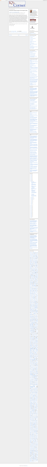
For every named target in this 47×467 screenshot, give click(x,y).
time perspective (35, 443)
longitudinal (37, 368)
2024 (31, 176)
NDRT (36, 382)
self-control (31, 423)
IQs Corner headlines (32, 359)
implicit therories (36, 344)
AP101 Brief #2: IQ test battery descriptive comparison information (33, 152)
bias (32, 270)
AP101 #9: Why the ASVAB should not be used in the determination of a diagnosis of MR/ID (34, 126)
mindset (31, 377)
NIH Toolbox (34, 388)
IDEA (36, 343)
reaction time (34, 407)
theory (30, 442)
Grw (30, 336)
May (31, 202)
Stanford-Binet (32, 434)
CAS (34, 280)
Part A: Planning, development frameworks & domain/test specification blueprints (33, 100)
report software (33, 411)
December (32, 181)
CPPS (31, 301)
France (36, 327)
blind (33, 272)
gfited (33, 332)
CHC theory (34, 285)
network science (33, 383)
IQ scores (31, 357)
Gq (30, 334)
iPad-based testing (31, 354)
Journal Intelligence (36, 362)
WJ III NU (36, 455)
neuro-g (33, 384)
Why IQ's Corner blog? (32, 36)
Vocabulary (31, 449)
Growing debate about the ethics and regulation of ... (33, 192)
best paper (34, 269)
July (31, 200)
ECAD (34, 312)
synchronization (36, 436)
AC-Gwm (36, 253)
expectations (34, 320)
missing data (36, 377)
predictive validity (36, 398)
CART (33, 280)
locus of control (34, 368)
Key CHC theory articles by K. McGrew (34, 76)
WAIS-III (33, 450)
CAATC (33, 279)
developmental (36, 307)
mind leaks (31, 376)
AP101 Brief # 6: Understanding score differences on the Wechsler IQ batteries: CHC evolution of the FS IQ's (34, 159)
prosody (30, 401)
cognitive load (31, 291)
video (35, 447)
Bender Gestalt (32, 269)
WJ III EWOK (33, 455)
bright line (36, 278)
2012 (31, 210)
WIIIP (31, 453)
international (31, 352)
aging (35, 258)
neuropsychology (32, 386)
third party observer (34, 442)
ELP (32, 315)
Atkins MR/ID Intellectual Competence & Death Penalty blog (34, 47)
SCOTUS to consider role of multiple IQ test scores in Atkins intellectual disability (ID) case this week (33, 243)
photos (30, 396)
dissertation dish (32, 309)
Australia (31, 267)
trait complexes (36, 444)
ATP (37, 265)
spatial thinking (33, 430)
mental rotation (34, 373)
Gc (34, 329)
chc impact (35, 283)
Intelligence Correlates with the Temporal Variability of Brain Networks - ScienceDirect (34, 231)
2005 (31, 216)
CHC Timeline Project (32, 73)
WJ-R (36, 457)
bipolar (30, 272)
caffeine (35, 279)
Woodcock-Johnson (35, 459)
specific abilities (35, 431)
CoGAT (36, 288)
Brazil (33, 278)
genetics (31, 331)
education (31, 314)
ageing (33, 258)
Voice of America (36, 449)
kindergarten (36, 364)
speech (30, 432)
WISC (34, 453)
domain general (36, 310)
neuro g (31, 384)
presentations (36, 399)
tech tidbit (36, 438)
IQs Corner (35, 358)
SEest (31, 421)
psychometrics (31, 403)
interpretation (35, 352)
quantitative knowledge (32, 404)
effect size (37, 314)
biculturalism (34, 270)
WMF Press (36, 458)
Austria (33, 267)
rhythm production (31, 413)
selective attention (35, 421)
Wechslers (35, 452)
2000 (31, 217)
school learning (32, 418)
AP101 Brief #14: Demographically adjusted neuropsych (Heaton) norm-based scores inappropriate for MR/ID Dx (34, 148)
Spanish (37, 429)
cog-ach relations (33, 288)
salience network (31, 416)
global (34, 333)
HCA (32, 339)
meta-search (36, 374)
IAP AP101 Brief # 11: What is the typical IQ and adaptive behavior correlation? (33, 168)
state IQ (36, 434)
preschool (33, 399)
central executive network (32, 282)
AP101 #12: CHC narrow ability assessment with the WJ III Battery (33, 131)
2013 (31, 209)
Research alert (36, 411)
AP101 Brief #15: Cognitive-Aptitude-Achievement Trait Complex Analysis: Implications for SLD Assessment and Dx (33, 145)
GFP (35, 332)
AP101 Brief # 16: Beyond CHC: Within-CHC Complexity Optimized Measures (33, 143)
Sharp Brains (33, 425)
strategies (30, 435)
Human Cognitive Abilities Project (33, 74)
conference (33, 297)
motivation (35, 378)
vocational (33, 449)
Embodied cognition (35, 315)
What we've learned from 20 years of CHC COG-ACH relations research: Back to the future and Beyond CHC (33, 81)
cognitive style (31, 292)
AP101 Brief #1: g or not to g (33, 151)
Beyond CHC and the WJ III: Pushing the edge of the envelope (33, 63)
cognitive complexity (32, 290)
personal (37, 394)
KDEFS (34, 364)
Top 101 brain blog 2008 (32, 55)
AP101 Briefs (31, 261)
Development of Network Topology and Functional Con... (33, 187)
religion (30, 411)
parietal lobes (33, 393)
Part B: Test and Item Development (33, 101)
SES (30, 425)
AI (37, 258)
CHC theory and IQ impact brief (33, 70)
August (32, 199)
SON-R (35, 429)
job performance (34, 361)
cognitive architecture (35, 289)
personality (34, 395)
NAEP (33, 381)
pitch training (33, 396)
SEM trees (36, 424)
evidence (35, 318)
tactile (32, 437)
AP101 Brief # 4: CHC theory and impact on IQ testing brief (33, 154)
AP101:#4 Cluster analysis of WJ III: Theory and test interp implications (33, 117)
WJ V (32, 457)
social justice (34, 428)
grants (30, 335)
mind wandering (34, 376)
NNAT (36, 388)
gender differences (35, 330)
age (32, 258)
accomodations (36, 255)
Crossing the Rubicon (32, 302)
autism (36, 267)
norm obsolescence (32, 389)
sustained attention (32, 436)
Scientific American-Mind (32, 54)
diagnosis (30, 308)
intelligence (31, 348)
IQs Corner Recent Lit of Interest (33, 75)
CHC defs (31, 283)
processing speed (31, 400)
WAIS (31, 450)
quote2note (31, 405)
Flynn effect (31, 324)
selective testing (31, 422)
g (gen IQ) (32, 328)
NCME (34, 382)
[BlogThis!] (19, 31)
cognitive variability (35, 292)
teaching (33, 438)
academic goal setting (31, 254)
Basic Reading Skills (35, 268)
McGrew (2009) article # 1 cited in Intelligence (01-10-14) (33, 77)
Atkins (32, 265)
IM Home (31, 344)
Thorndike (37, 442)
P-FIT (37, 392)
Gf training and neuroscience (32, 194)
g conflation (36, 328)
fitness (34, 323)
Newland (32, 388)
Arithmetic (36, 263)
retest (32, 412)
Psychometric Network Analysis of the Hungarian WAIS (33, 190)
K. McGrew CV (31, 40)
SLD (33, 426)
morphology (32, 378)
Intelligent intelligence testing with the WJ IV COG (34, 349)
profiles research (35, 400)
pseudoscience (34, 401)
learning (37, 365)
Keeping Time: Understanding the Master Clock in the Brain (33, 223)
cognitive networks (35, 291)
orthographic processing (33, 392)
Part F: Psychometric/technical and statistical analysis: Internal (33, 107)
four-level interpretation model (32, 327)
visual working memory (32, 448)
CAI (37, 279)
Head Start (37, 339)
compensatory (31, 295)
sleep (35, 426)
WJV (31, 458)
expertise (37, 320)
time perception (32, 443)
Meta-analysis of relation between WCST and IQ (33, 195)
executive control (35, 319)
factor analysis (33, 322)
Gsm (35, 336)
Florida (36, 323)
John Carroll (37, 361)
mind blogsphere (34, 375)
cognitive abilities (31, 289)
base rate (32, 268)
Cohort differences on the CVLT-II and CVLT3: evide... (33, 183)
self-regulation (31, 424)
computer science (33, 296)
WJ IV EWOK (35, 456)
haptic (31, 339)
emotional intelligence (32, 316)
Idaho (35, 343)
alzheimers (31, 260)
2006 (31, 215)
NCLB (32, 382)
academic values (32, 255)
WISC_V (36, 453)
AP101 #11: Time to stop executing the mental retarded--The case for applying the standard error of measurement (34, 130)
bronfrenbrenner (31, 279)
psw (36, 401)
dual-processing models (35, 311)
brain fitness (32, 275)
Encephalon (36, 316)
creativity (35, 301)
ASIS (33, 264)
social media (37, 428)
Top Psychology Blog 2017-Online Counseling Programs (33, 56)
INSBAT (34, 346)
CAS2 (36, 280)
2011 (31, 211)
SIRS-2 (30, 426)
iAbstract (31, 343)
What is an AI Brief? (32, 48)
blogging (36, 272)
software (33, 429)
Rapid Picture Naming (35, 406)
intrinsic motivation (32, 353)
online (30, 392)
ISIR (32, 360)
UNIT (36, 446)
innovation (31, 346)
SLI (37, 426)
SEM (33, 424)
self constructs (34, 422)
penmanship (31, 394)
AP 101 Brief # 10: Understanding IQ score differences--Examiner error (33, 166)
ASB (30, 264)
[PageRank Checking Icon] (33, 33)
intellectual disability (34, 347)
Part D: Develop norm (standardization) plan (32, 103)
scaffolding (32, 417)
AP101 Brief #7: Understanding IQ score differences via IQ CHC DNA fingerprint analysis (33, 161)
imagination (33, 344)
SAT (36, 416)
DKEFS (32, 310)
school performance (35, 418)
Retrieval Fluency (35, 412)
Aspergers (36, 264)
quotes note (34, 405)
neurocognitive (36, 384)
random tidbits (31, 406)
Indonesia (36, 345)
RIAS (34, 413)
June (31, 201)
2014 (31, 208)
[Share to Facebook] (20, 31)
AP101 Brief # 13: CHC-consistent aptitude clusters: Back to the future (33, 150)
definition (36, 305)
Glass (32, 333)
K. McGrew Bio (31, 39)
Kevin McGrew (34, 10)
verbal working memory (32, 447)
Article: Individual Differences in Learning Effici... (33, 189)
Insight (36, 346)
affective (30, 258)
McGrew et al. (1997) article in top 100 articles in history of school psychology (34, 79)
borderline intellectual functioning (34, 273)
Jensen (30, 361)
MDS (36, 371)
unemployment (34, 446)
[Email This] (18, 31)
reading (31, 408)
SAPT (34, 416)
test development (35, 441)
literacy (31, 368)
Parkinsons (36, 393)
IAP (32, 343)
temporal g (35, 439)
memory (36, 372)
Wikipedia (33, 453)
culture (36, 302)
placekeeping (36, 396)
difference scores (35, 308)
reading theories (35, 409)
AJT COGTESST (34, 259)
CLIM (35, 286)
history (30, 341)
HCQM (34, 339)
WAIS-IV (36, 450)
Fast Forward (32, 323)
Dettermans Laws (31, 307)
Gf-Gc (32, 332)
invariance (36, 353)
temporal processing (32, 440)
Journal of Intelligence (33, 363)
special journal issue (31, 431)
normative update (35, 389)
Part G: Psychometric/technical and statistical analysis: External (33, 108)
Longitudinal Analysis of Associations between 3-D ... (33, 185)
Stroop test (33, 435)
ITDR (36, 360)
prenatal (30, 399)
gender (31, 330)
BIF (36, 270)
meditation (34, 372)
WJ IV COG (32, 456)
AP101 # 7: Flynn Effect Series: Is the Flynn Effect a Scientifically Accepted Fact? (34, 124)
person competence (34, 394)
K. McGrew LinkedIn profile (32, 38)
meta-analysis (31, 374)
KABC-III (30, 364)
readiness (37, 407)
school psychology (34, 419)
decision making (32, 304)
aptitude (35, 262)
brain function (36, 275)
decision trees (36, 304)
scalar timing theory (35, 417)
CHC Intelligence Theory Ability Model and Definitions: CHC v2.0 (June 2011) (34, 67)
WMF (33, 458)
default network (32, 305)
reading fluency (31, 409)
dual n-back (31, 311)
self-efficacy (34, 423)
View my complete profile (32, 16)
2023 (31, 177)
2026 (31, 174)
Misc (33, 377)
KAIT (32, 364)
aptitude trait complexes (32, 263)
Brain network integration (33, 276)
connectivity (31, 298)
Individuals (34, 345)
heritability (36, 340)
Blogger (26, 465)
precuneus (33, 398)
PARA (30, 393)
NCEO (30, 382)
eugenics (32, 318)
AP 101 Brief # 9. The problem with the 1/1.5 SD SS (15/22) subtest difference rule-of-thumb (34, 164)
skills (32, 426)
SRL (36, 433)
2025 (31, 175)
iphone (34, 354)
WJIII (30, 458)
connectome (34, 298)
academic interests (35, 254)
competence (34, 295)
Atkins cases (35, 265)
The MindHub (31, 37)
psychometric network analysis (33, 402)
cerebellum (36, 282)
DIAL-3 (32, 308)
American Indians (34, 260)
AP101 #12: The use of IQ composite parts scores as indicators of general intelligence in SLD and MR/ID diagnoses (33, 171)
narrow (36, 381)
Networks (36, 383)
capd (31, 280)
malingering (36, 369)
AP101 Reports (35, 261)
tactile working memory (35, 437)
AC (33, 253)
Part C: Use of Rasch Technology (33, 102)
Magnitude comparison (32, 369)
